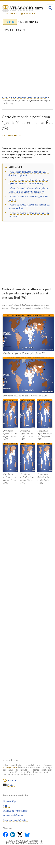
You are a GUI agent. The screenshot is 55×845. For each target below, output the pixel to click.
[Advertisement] (27, 65)
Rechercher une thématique (15, 820)
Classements (28, 21)
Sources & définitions (13, 815)
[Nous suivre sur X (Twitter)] (20, 833)
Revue (20, 30)
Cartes (10, 21)
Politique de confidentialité (15, 810)
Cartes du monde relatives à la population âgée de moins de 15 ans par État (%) (28, 181)
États (9, 30)
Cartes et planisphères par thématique (29, 97)
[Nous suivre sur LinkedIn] (13, 833)
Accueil (5, 97)
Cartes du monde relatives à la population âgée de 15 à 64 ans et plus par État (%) (28, 190)
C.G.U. (6, 805)
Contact (11, 784)
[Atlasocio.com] (25, 8)
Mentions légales (10, 801)
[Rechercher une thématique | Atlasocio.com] (50, 8)
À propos (11, 780)
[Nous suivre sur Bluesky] (27, 833)
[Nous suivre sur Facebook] (6, 833)
